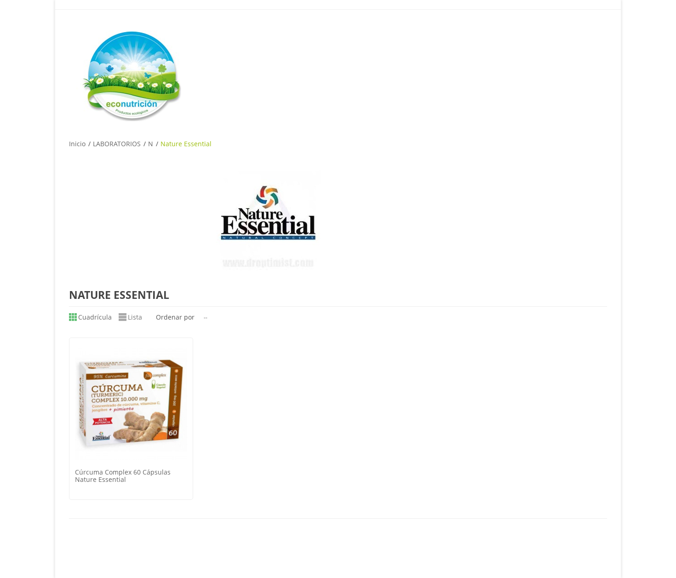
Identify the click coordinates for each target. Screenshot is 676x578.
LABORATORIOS (117, 143)
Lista (135, 317)
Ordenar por (175, 317)
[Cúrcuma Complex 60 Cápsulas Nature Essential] (131, 404)
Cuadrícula (95, 317)
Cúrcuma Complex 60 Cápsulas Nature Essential (123, 476)
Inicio (77, 143)
